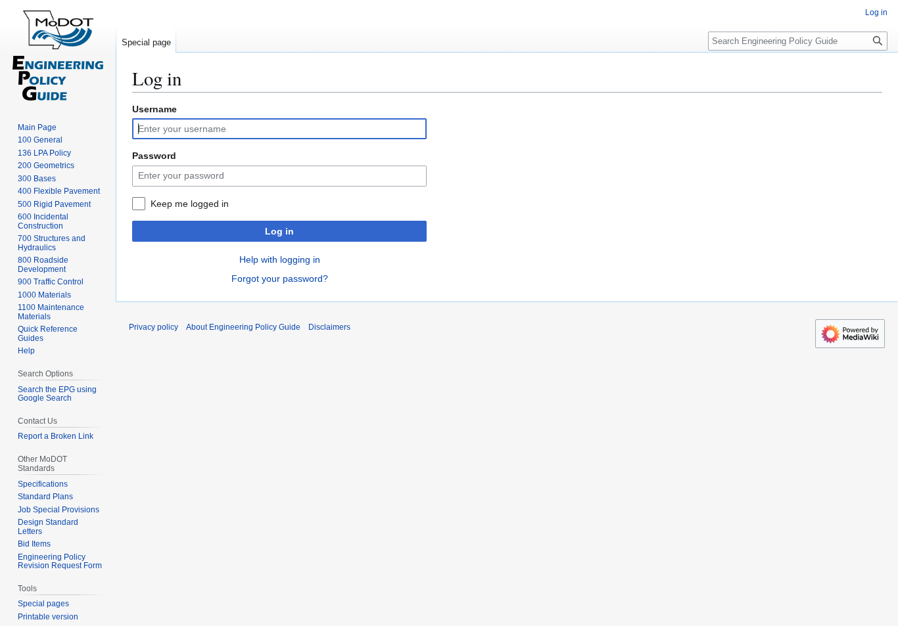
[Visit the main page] (57, 52)
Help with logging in (279, 259)
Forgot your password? (279, 278)
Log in (279, 231)
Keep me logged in (190, 203)
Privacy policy (153, 327)
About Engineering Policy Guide (243, 327)
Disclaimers (329, 327)
